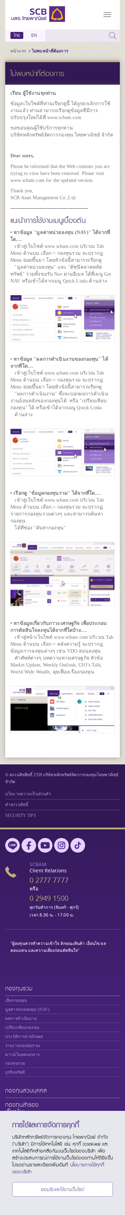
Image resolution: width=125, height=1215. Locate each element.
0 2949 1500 (49, 898)
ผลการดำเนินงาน (21, 1018)
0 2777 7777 (49, 880)
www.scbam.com (64, 117)
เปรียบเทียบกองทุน (22, 1027)
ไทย (17, 35)
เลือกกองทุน (16, 1000)
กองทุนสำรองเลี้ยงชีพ (22, 1108)
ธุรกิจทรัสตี (15, 1072)
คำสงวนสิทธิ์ (16, 804)
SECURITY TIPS (20, 815)
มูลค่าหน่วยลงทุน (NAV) (27, 1009)
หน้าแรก (18, 51)
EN (33, 35)
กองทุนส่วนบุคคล (26, 1090)
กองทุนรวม (19, 988)
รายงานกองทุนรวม (22, 1045)
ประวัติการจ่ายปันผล (24, 1036)
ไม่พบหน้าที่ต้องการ (50, 51)
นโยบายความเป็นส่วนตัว (28, 793)
